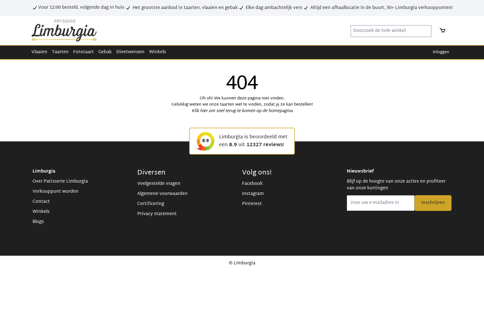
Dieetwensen (130, 52)
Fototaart (83, 52)
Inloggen (441, 52)
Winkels (157, 52)
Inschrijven (433, 203)
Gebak (105, 52)
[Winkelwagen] (441, 30)
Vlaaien (39, 52)
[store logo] (64, 30)
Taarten (60, 52)
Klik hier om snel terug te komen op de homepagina (242, 111)
